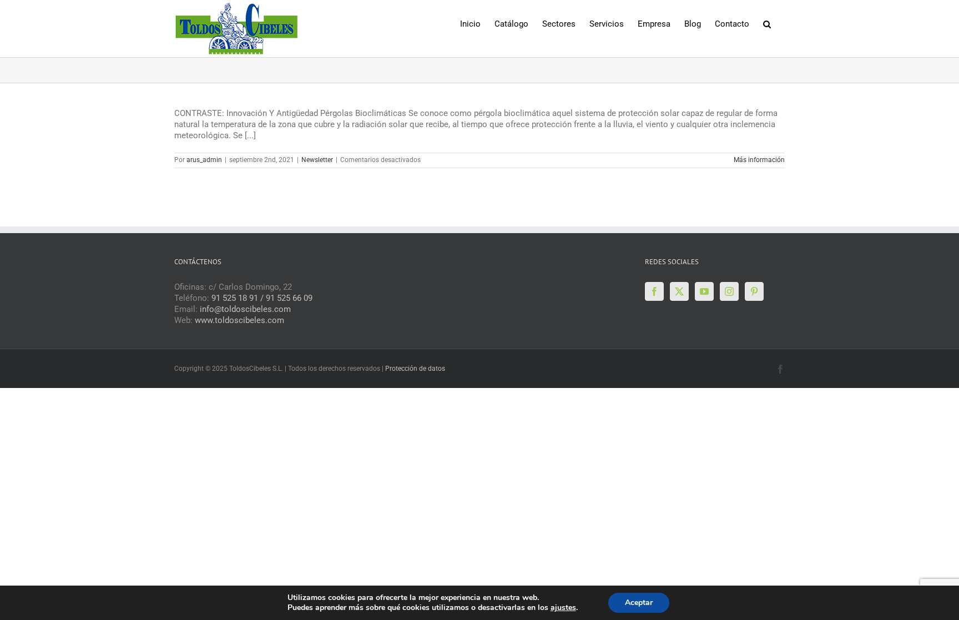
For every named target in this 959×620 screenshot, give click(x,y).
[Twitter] (679, 291)
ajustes (563, 608)
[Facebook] (654, 291)
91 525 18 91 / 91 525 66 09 (261, 298)
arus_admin (204, 160)
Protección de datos (415, 368)
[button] (767, 23)
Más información (759, 160)
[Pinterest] (754, 291)
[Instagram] (729, 291)
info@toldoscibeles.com (245, 309)
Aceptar (639, 602)
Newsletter (317, 160)
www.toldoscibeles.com (239, 320)
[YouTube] (704, 291)
